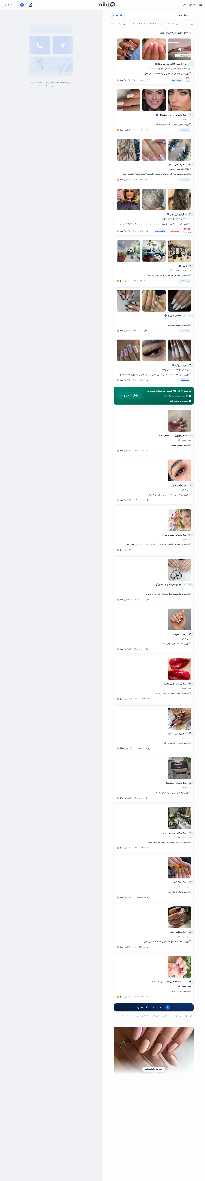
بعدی (140, 1007)
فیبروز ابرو (123, 23)
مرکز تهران (145, 1016)
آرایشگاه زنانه (139, 23)
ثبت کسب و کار (14, 5)
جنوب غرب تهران (117, 1016)
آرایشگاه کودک (155, 23)
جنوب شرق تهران (133, 1016)
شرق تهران (188, 1016)
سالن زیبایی (190, 23)
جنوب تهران (167, 1016)
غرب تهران (178, 1016)
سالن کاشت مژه (174, 23)
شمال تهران (156, 1016)
